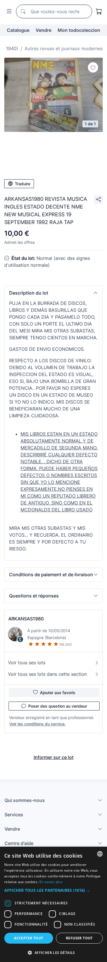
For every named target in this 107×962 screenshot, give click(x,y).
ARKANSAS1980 (26, 619)
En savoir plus (50, 881)
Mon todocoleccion (79, 30)
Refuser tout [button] (79, 938)
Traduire (22, 183)
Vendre (43, 30)
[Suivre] (93, 67)
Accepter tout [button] (28, 938)
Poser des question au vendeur (57, 706)
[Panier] (99, 11)
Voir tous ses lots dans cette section (47, 674)
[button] (53, 292)
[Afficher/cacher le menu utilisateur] (8, 11)
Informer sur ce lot (54, 757)
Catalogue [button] (18, 30)
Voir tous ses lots (26, 662)
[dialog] (53, 904)
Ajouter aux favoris (57, 692)
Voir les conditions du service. (37, 723)
